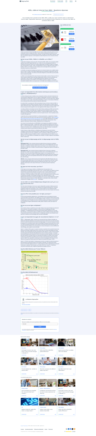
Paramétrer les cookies (39, 431)
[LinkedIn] (68, 429)
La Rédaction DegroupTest (38, 14)
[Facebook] (70, 429)
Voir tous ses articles (26, 304)
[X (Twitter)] (72, 429)
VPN (66, 1)
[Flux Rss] (74, 429)
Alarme (71, 1)
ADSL (29, 310)
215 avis (73, 431)
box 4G (34, 179)
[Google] (66, 429)
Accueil (22, 425)
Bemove (34, 431)
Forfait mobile (60, 1)
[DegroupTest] (24, 1)
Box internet (52, 1)
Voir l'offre (72, 33)
